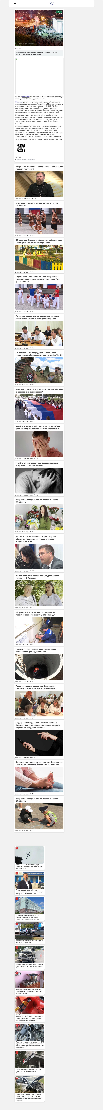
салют (27, 159)
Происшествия (27, 458)
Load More (39, 836)
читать (32, 159)
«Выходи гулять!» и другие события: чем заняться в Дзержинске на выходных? (39, 390)
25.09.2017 (18, 48)
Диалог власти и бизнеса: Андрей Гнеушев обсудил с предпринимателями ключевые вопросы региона (36, 539)
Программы (26, 198)
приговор (20, 159)
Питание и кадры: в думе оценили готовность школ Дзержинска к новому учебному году (37, 317)
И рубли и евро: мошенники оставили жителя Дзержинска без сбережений (37, 464)
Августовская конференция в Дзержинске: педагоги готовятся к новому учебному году (37, 687)
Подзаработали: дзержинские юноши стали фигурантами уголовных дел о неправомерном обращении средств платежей (38, 725)
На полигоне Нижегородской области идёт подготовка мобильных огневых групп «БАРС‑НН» (39, 354)
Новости (59, 11)
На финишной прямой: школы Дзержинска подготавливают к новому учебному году (35, 613)
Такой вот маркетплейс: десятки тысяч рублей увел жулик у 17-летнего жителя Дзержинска (38, 427)
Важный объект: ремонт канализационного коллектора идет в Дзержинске (36, 650)
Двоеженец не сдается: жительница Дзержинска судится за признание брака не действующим (39, 763)
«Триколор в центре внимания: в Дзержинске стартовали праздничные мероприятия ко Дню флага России (38, 279)
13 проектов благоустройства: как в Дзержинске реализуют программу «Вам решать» (39, 241)
